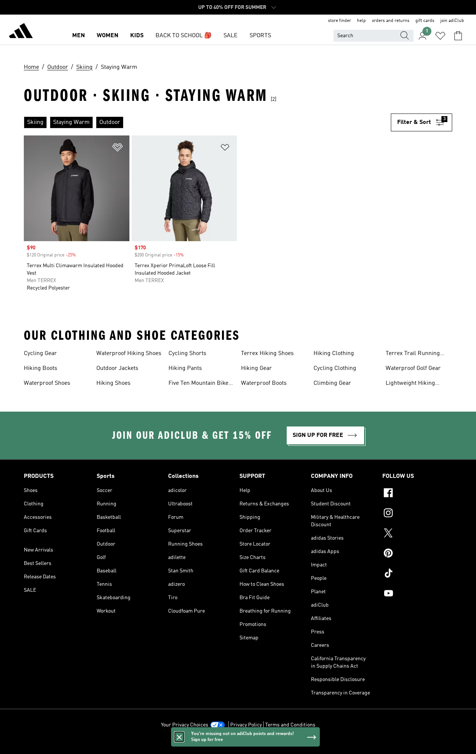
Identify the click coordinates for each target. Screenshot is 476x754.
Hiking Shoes (113, 383)
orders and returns (390, 21)
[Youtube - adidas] (417, 594)
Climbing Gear (332, 383)
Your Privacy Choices (184, 725)
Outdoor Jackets (117, 368)
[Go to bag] (458, 36)
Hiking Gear (256, 368)
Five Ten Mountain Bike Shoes (198, 384)
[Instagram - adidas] (417, 514)
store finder (339, 21)
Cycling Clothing (334, 368)
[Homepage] (21, 32)
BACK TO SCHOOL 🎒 (183, 36)
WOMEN (107, 36)
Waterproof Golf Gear (413, 368)
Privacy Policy (246, 725)
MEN (78, 36)
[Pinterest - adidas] (417, 554)
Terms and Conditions (290, 725)
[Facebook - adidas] (417, 494)
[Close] (179, 737)
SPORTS (260, 36)
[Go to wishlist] (440, 36)
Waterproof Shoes (47, 383)
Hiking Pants (185, 368)
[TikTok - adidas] (417, 574)
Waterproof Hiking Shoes (128, 354)
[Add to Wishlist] (117, 148)
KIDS (137, 36)
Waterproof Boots (264, 383)
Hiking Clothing (333, 354)
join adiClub (452, 21)
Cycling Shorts (187, 354)
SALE (230, 36)
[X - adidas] (417, 534)
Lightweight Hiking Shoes (410, 384)
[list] (207, 122)
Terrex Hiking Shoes (267, 354)
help (361, 21)
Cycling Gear (40, 354)
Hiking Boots (40, 368)
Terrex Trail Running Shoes (413, 354)
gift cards (424, 21)
